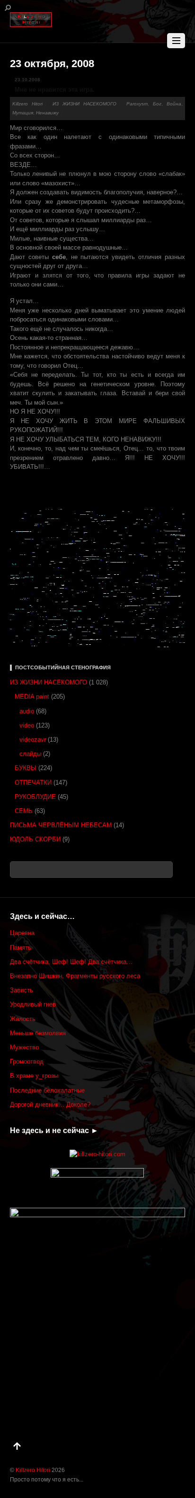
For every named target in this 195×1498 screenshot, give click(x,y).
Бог (157, 103)
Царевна (22, 932)
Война (174, 103)
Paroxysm (137, 103)
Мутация (22, 112)
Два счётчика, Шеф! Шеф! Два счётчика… (71, 961)
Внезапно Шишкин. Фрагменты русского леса (75, 975)
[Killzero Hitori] (31, 18)
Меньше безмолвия (38, 1033)
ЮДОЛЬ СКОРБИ (35, 839)
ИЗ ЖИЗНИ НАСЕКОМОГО (85, 103)
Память (20, 947)
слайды (30, 753)
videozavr (32, 739)
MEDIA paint (32, 696)
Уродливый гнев (33, 1004)
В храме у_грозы (34, 1075)
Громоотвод (27, 1061)
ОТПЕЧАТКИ (33, 782)
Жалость (22, 1018)
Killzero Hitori (27, 103)
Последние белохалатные (47, 1090)
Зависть (21, 990)
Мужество (24, 1047)
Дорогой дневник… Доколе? (50, 1104)
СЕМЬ (24, 810)
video (26, 725)
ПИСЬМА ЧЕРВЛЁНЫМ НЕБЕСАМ (61, 825)
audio (26, 711)
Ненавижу (47, 112)
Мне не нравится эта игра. (55, 89)
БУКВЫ (25, 767)
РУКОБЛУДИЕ (35, 796)
